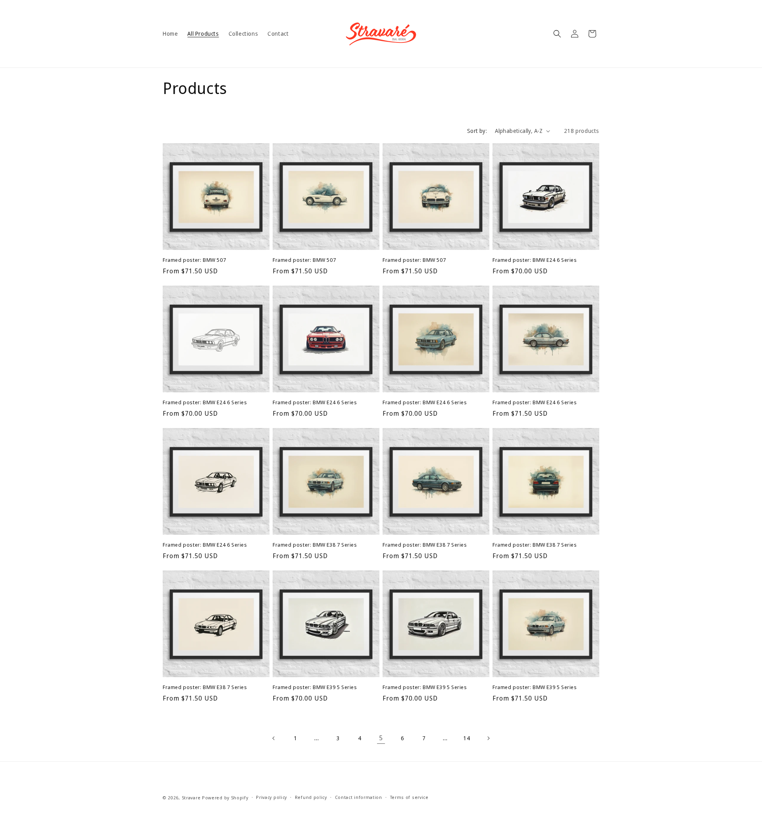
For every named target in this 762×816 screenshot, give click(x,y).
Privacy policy (271, 797)
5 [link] (381, 737)
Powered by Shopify (225, 798)
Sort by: (477, 130)
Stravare (191, 798)
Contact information (358, 797)
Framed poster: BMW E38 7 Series (315, 544)
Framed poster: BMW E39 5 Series (315, 687)
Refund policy (311, 797)
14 (466, 738)
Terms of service (409, 797)
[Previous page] (274, 738)
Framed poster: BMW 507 (194, 260)
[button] (557, 33)
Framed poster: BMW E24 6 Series (535, 260)
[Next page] (488, 738)
